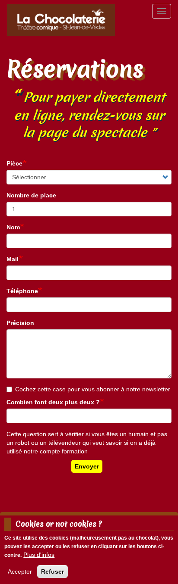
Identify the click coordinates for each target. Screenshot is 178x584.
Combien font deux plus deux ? (53, 402)
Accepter (20, 571)
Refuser (52, 571)
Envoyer (87, 466)
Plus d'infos (38, 554)
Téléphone (22, 290)
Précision (20, 322)
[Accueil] (60, 20)
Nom (13, 227)
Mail (12, 259)
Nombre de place (31, 195)
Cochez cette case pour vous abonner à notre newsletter (92, 389)
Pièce (14, 163)
